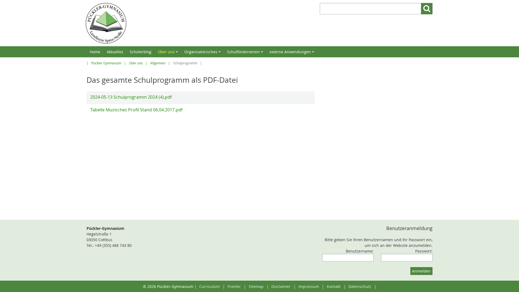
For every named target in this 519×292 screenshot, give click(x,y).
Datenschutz (359, 286)
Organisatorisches (203, 53)
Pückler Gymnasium (106, 63)
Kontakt (334, 286)
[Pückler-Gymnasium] (171, 23)
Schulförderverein (246, 53)
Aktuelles (115, 51)
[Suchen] (426, 8)
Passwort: (423, 251)
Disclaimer (281, 286)
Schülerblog (140, 51)
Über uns (168, 53)
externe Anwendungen (293, 53)
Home (95, 51)
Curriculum (209, 286)
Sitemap (256, 286)
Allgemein (157, 63)
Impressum (308, 286)
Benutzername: (360, 251)
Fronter (234, 286)
